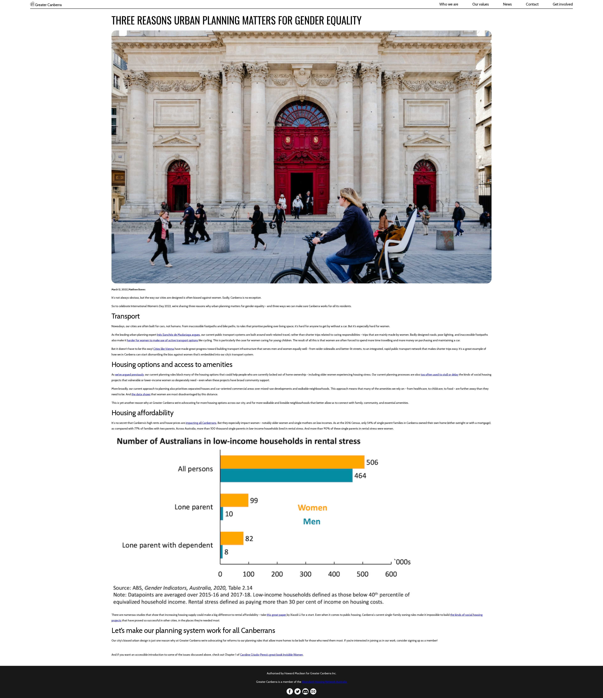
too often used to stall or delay (439, 374)
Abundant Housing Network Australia (324, 682)
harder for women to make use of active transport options (162, 340)
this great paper (277, 615)
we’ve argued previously (129, 374)
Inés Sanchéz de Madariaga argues (178, 334)
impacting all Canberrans (201, 423)
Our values (480, 4)
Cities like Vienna (163, 349)
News (507, 4)
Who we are (448, 4)
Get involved (563, 4)
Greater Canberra (48, 5)
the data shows (140, 394)
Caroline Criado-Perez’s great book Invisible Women (271, 654)
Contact (532, 4)
